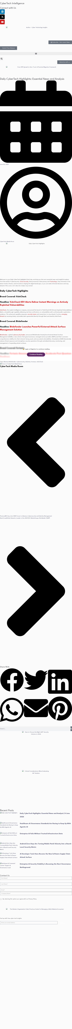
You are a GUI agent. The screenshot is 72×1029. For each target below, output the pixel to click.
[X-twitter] (2, 16)
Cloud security (24, 281)
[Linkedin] (2, 11)
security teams (32, 314)
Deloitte (28, 361)
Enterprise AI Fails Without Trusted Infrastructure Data (41, 833)
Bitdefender (3, 334)
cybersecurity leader (19, 334)
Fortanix (33, 361)
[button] (36, 53)
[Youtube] (2, 22)
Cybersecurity (20, 361)
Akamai (6, 361)
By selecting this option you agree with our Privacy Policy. (20, 899)
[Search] (71, 728)
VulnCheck (3, 310)
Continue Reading (36, 354)
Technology (53, 281)
